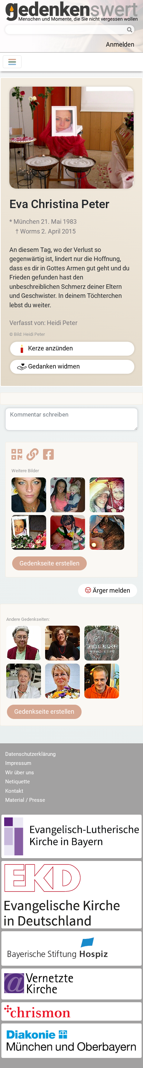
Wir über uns (19, 772)
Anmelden (120, 44)
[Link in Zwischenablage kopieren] (32, 456)
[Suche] (127, 30)
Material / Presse (25, 800)
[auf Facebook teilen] (48, 456)
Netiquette (17, 781)
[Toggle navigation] (12, 61)
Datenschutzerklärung (30, 754)
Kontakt (14, 791)
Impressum (18, 763)
